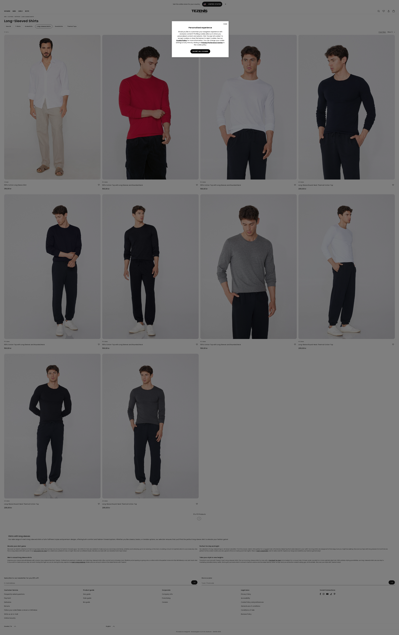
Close (225, 24)
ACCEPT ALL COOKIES (200, 51)
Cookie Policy (181, 40)
